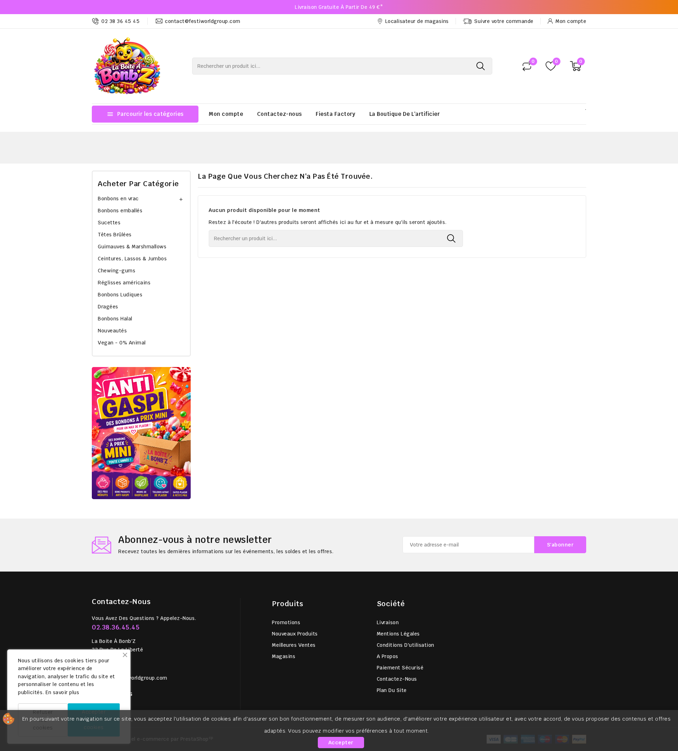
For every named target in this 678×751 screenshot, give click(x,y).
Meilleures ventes (294, 645)
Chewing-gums (116, 270)
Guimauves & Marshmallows (132, 246)
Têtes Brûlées (115, 234)
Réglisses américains (124, 282)
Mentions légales (398, 634)
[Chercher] (480, 66)
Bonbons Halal (115, 318)
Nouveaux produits (295, 634)
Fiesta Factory (335, 114)
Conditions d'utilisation (405, 645)
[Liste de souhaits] (551, 66)
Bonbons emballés (120, 210)
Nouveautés (112, 330)
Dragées (108, 306)
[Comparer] (526, 66)
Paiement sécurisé (400, 667)
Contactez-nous (279, 114)
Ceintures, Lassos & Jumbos (132, 258)
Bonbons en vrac (118, 198)
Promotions (286, 622)
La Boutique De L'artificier (404, 114)
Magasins (283, 656)
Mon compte (226, 114)
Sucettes (109, 222)
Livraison (388, 622)
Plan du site (392, 690)
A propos (387, 656)
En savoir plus (62, 692)
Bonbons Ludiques (120, 294)
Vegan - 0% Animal (122, 342)
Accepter (340, 742)
